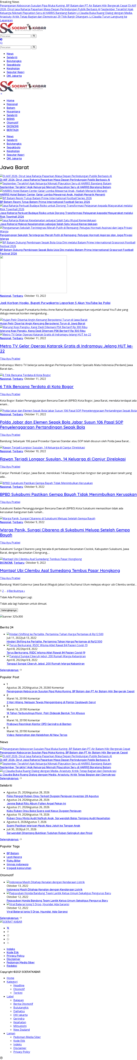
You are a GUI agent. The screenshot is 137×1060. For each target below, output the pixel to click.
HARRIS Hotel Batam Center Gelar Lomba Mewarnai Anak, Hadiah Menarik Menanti (52, 194)
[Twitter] (8, 928)
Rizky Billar (14, 860)
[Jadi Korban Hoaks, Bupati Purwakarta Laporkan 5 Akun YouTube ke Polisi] (33, 292)
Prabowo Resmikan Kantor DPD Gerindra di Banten (39, 724)
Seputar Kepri (15, 154)
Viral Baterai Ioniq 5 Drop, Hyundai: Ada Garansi (37, 911)
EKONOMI (13, 126)
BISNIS (11, 119)
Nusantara (13, 111)
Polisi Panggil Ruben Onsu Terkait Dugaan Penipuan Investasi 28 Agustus (53, 796)
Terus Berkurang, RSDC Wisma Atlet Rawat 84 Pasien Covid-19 (46, 652)
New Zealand (21, 1029)
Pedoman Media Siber (21, 962)
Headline (18, 985)
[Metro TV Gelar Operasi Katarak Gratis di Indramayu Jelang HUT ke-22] (45, 334)
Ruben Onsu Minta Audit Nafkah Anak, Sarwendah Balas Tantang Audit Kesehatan (58, 818)
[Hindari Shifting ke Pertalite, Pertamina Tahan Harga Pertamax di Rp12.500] (55, 634)
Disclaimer (13, 959)
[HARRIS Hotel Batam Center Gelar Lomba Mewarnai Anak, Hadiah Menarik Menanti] (53, 191)
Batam (11, 107)
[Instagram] (8, 935)
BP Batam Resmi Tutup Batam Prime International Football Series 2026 (45, 202)
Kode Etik (13, 952)
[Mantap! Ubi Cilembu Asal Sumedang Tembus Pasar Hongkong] (41, 559)
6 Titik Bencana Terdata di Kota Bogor (37, 386)
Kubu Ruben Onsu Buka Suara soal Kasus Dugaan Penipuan (44, 811)
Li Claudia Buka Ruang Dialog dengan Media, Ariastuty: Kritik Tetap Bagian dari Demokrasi (57, 774)
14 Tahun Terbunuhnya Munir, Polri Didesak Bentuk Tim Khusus (46, 713)
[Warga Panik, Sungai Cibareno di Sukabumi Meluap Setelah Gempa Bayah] (47, 518)
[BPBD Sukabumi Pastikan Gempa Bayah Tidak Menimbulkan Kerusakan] (46, 483)
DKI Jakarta (14, 158)
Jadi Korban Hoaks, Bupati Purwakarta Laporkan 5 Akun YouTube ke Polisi (55, 303)
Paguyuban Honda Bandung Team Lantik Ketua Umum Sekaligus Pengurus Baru (57, 900)
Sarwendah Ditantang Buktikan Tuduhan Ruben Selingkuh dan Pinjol (49, 833)
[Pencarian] (1, 43)
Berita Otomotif (23, 1004)
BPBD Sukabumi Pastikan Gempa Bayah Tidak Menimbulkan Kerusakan (68, 494)
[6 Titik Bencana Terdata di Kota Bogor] (25, 375)
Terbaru (17, 296)
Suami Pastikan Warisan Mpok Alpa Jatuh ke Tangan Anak (43, 825)
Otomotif (12, 122)
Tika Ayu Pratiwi (10, 358)
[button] (34, 36)
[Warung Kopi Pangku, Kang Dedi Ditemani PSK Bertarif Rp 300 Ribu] (43, 327)
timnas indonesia (17, 864)
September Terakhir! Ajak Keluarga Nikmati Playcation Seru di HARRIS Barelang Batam (66, 11)
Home (10, 100)
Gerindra (18, 1018)
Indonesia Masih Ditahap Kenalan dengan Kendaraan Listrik (45, 889)
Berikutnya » (17, 591)
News (10, 136)
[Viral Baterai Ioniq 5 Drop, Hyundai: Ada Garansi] (38, 904)
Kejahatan (13, 151)
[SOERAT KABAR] (23, 32)
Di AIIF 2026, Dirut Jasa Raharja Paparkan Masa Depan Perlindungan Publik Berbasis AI (68, 7)
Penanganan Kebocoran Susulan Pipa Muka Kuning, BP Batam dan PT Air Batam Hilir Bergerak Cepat (63, 5)
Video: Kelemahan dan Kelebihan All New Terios (37, 735)
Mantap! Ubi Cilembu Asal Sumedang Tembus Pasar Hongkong (60, 570)
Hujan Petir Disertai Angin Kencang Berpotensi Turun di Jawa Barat (42, 323)
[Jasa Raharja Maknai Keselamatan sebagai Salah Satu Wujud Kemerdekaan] (48, 220)
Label (10, 996)
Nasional (12, 104)
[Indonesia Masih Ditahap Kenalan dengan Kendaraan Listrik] (46, 882)
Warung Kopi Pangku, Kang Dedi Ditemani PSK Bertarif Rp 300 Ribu (43, 330)
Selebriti (12, 115)
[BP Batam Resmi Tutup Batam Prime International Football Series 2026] (46, 198)
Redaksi (12, 965)
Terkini (17, 993)
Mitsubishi (20, 1026)
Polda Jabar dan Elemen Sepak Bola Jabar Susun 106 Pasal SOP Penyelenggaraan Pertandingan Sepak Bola (61, 425)
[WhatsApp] (8, 939)
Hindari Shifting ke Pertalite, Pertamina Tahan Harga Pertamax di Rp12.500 (54, 641)
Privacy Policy (15, 955)
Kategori (12, 982)
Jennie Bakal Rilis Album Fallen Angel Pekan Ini (36, 803)
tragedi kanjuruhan (19, 868)
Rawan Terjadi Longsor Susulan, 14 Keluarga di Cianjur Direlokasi (63, 458)
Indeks (11, 949)
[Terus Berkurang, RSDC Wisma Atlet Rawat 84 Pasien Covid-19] (47, 645)
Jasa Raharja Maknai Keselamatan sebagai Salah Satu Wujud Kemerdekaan (48, 224)
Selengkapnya (9, 610)
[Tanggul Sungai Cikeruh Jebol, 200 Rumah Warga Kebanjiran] (46, 656)
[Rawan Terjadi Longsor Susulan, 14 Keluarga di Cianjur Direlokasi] (42, 447)
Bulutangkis (14, 143)
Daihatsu (19, 1011)
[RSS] (8, 943)
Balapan (18, 1000)
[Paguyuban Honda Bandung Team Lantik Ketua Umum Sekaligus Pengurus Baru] (59, 893)
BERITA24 (13, 130)
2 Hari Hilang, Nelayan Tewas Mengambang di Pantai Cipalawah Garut (51, 702)
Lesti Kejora (14, 857)
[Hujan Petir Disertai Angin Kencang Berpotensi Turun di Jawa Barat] (43, 320)
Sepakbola (13, 147)
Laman (11, 1033)
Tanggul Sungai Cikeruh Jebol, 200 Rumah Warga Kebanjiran (46, 663)
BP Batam (13, 853)
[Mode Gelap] (1, 40)
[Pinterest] (8, 932)
